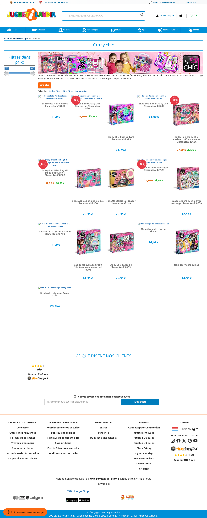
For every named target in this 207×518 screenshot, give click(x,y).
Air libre (66, 30)
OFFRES (195, 30)
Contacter (22, 428)
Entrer (103, 428)
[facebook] (179, 441)
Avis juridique (63, 443)
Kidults (118, 30)
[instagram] (173, 441)
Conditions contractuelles (63, 453)
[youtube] (195, 441)
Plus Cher (68, 91)
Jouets (14, 30)
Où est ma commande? (103, 438)
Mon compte (167, 15)
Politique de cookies (63, 433)
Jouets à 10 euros (144, 433)
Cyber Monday (144, 453)
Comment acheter (22, 448)
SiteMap (144, 469)
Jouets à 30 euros (144, 443)
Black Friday (144, 448)
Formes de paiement (22, 438)
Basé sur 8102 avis (38, 372)
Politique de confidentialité (63, 438)
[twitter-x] (184, 441)
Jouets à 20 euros (144, 438)
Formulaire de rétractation (22, 453)
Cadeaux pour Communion (144, 428)
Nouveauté (81, 91)
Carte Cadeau (144, 464)
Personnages (92, 30)
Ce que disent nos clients (22, 458)
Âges (144, 30)
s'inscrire (103, 433)
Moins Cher (55, 91)
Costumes (40, 30)
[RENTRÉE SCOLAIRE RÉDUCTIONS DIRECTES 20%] (186, 114)
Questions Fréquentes (22, 433)
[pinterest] (190, 441)
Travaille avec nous (22, 443)
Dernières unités (170, 30)
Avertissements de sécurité (63, 428)
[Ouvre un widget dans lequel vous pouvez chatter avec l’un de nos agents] (25, 512)
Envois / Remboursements (63, 448)
